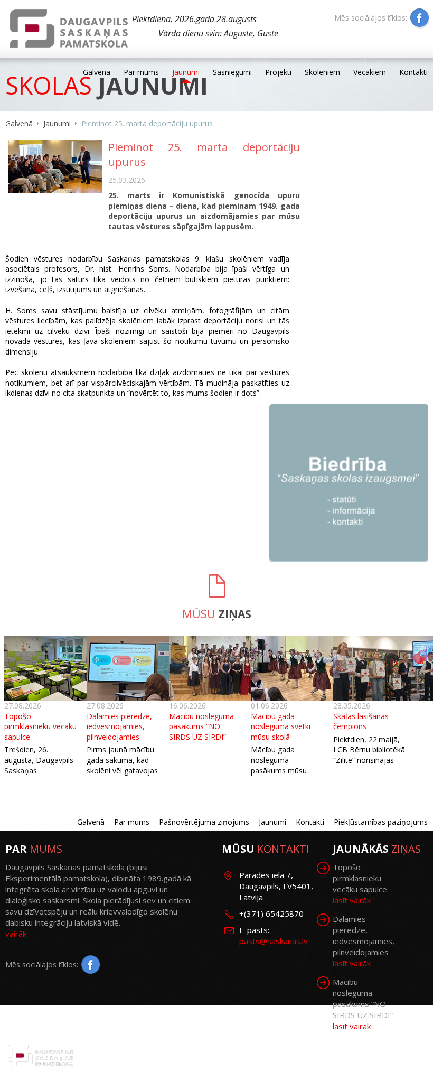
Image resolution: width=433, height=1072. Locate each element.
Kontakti (413, 72)
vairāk (15, 933)
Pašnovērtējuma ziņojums (204, 822)
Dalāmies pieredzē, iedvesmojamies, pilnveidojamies (119, 726)
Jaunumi (186, 72)
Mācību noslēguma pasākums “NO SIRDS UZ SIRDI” (201, 726)
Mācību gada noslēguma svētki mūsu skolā (280, 726)
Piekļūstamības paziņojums (381, 822)
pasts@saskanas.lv (273, 941)
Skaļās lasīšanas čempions (361, 721)
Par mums (141, 72)
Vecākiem (369, 72)
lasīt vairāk (352, 900)
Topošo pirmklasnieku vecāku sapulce (40, 726)
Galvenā (96, 72)
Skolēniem (322, 72)
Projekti (278, 72)
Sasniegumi (232, 72)
